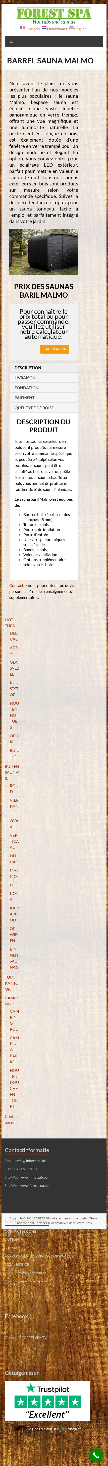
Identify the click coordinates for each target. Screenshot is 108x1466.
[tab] (43, 367)
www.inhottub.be (33, 1177)
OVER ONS (13, 1239)
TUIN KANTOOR (12, 983)
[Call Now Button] (96, 1455)
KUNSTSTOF (14, 688)
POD (14, 884)
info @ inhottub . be (30, 1161)
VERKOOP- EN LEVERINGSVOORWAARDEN (40, 1256)
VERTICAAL (14, 841)
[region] (43, 252)
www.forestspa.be (34, 1185)
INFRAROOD (14, 913)
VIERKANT (14, 806)
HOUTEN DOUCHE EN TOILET (14, 1088)
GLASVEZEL (14, 668)
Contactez (18, 585)
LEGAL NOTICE (17, 1264)
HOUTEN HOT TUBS (14, 715)
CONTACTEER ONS (20, 1231)
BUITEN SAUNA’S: (12, 772)
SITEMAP (12, 1248)
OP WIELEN (14, 934)
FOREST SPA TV (34, 1337)
